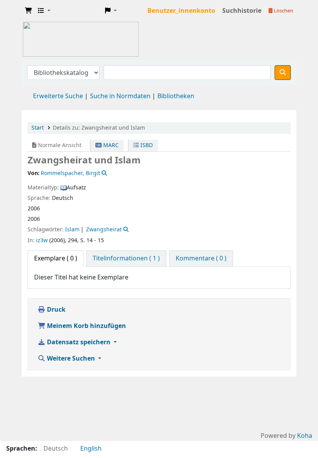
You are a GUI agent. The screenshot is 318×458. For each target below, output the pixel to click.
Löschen (283, 10)
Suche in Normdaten (120, 96)
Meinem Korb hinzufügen (85, 326)
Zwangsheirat (104, 230)
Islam (72, 230)
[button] (28, 11)
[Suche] (283, 72)
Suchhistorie (241, 11)
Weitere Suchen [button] (71, 358)
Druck (55, 309)
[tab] (126, 258)
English (91, 448)
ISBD (146, 145)
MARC (110, 145)
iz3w (42, 240)
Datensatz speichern (78, 342)
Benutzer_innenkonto (181, 11)
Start (37, 128)
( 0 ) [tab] (55, 258)
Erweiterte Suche (58, 96)
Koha (304, 436)
